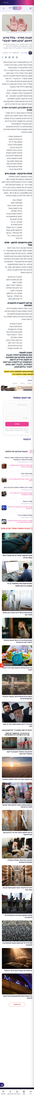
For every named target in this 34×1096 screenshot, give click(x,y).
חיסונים (15, 383)
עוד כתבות (17, 1004)
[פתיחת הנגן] (2, 1085)
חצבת (29, 383)
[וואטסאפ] (6, 57)
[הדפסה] (17, 57)
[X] (9, 57)
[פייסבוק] (13, 57)
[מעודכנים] (2, 872)
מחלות (22, 383)
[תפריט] (30, 8)
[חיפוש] (3, 8)
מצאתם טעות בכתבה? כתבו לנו (25, 377)
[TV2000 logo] (17, 8)
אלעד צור (24, 53)
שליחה (17, 424)
